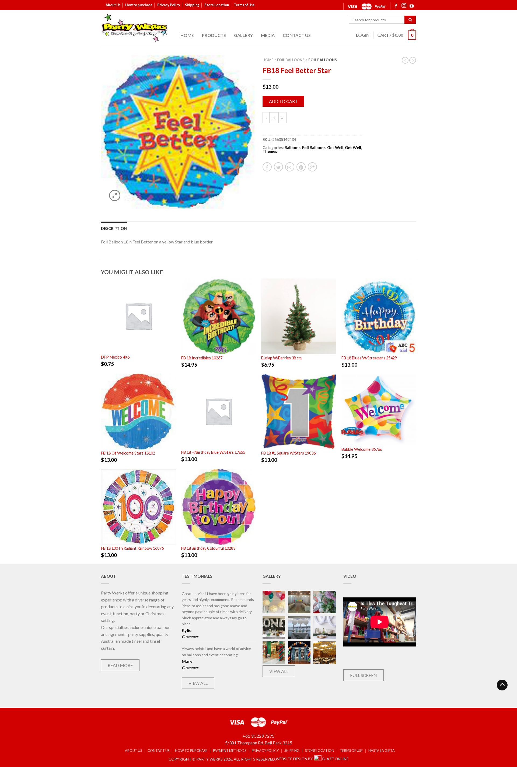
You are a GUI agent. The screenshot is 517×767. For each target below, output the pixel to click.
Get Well (335, 147)
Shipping (192, 5)
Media (268, 35)
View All (198, 683)
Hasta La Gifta (381, 751)
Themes (270, 151)
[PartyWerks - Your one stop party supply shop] (134, 27)
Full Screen (363, 675)
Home (187, 35)
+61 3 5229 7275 (258, 735)
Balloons (293, 147)
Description (114, 228)
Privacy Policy (168, 5)
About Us (113, 5)
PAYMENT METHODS (229, 751)
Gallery (243, 35)
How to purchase (138, 5)
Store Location (216, 5)
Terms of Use (244, 5)
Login (362, 34)
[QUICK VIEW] (138, 315)
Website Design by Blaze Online (312, 758)
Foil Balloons (291, 60)
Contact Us (297, 35)
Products (214, 35)
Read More (120, 665)
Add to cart (283, 101)
